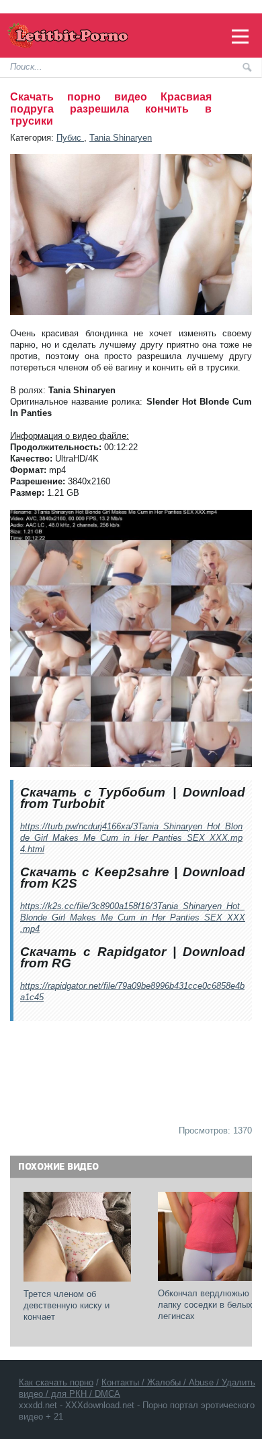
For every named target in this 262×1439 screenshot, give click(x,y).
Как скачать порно (56, 1382)
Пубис (70, 138)
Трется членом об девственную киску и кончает (68, 1305)
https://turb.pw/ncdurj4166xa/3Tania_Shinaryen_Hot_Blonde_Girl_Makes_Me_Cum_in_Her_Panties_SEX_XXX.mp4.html (131, 837)
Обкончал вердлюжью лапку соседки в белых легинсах (206, 1304)
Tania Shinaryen (120, 138)
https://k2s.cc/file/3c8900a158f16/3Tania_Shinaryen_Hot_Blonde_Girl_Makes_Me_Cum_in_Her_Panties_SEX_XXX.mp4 (132, 917)
